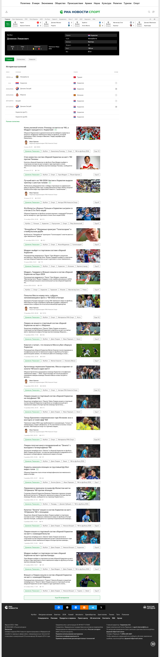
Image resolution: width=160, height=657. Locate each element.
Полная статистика (12, 121)
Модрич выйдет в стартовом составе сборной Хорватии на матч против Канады (45, 554)
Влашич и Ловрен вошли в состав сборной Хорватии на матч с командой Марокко (48, 576)
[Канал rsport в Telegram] (93, 607)
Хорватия (23, 83)
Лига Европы (34, 19)
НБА (94, 19)
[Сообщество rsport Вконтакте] (76, 607)
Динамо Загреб (25, 88)
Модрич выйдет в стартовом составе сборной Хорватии (45, 251)
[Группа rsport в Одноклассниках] (84, 607)
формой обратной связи (115, 631)
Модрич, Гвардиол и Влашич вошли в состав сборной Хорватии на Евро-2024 (48, 273)
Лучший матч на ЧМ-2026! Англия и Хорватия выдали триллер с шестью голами (48, 181)
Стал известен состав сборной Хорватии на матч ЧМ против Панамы (48, 158)
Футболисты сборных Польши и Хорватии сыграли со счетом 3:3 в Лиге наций (48, 209)
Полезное (125, 615)
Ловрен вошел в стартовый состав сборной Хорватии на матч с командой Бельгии (48, 532)
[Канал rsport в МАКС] (59, 607)
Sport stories (102, 615)
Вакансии (8, 629)
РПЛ (26, 19)
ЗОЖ (64, 615)
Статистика (21, 59)
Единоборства (90, 615)
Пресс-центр (83, 618)
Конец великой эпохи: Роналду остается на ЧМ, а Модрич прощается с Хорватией (46, 129)
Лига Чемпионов (17, 19)
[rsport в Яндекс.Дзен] (67, 607)
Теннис (111, 615)
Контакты (106, 618)
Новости (32, 59)
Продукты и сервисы (68, 618)
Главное (7, 19)
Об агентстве (95, 618)
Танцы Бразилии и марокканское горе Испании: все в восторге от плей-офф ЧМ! (48, 419)
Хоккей (70, 615)
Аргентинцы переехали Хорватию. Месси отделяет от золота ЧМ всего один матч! (48, 368)
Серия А (54, 19)
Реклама (54, 618)
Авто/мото (79, 615)
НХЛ (81, 19)
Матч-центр (8, 24)
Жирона (23, 95)
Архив (119, 618)
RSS (113, 618)
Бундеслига (62, 19)
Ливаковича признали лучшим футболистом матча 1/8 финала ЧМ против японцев (47, 489)
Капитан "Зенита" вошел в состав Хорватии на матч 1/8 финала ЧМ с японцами (47, 511)
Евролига (87, 19)
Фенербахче (92, 38)
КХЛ (76, 19)
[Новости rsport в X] (101, 607)
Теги (118, 615)
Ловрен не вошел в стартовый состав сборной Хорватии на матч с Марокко (45, 324)
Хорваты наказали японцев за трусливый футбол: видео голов (46, 468)
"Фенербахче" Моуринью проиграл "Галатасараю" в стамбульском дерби (47, 230)
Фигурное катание (45, 615)
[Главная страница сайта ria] (72, 12)
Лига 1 (71, 19)
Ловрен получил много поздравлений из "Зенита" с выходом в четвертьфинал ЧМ (47, 446)
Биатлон (57, 615)
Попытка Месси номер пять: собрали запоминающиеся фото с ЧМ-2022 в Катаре (44, 296)
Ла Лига (47, 19)
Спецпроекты (43, 618)
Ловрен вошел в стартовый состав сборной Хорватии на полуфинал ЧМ (48, 397)
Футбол (10, 35)
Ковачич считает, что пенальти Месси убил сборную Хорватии (48, 346)
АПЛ (41, 19)
